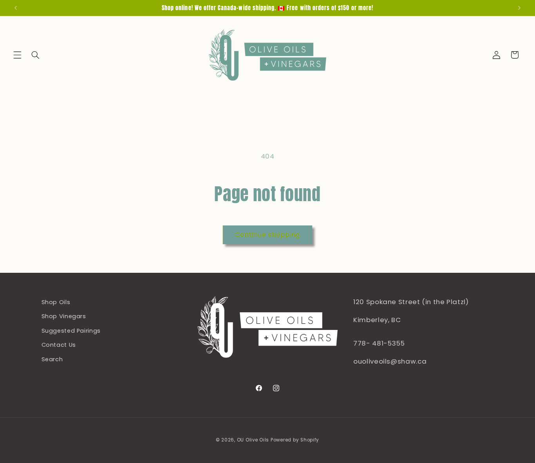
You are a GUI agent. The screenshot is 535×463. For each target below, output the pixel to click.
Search (52, 359)
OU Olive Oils (253, 440)
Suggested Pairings (71, 331)
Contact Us (59, 345)
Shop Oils (56, 302)
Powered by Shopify (295, 440)
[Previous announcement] (15, 8)
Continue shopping (267, 234)
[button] (17, 55)
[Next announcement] (519, 8)
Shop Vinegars (64, 317)
